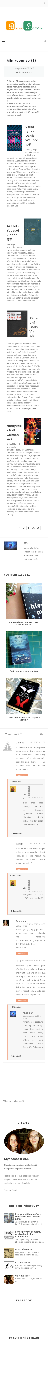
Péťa (18, 961)
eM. (25, 794)
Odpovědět (22, 775)
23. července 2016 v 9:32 (32, 1017)
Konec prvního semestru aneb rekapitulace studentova (28, 1234)
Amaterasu (21, 921)
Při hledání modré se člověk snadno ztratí (24, 623)
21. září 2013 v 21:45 (36, 843)
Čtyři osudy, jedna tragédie (24, 671)
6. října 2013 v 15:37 (36, 924)
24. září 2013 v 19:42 (33, 797)
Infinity (19, 844)
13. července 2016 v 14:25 (33, 960)
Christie (20, 743)
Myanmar (28, 1013)
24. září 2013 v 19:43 (33, 891)
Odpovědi (16, 782)
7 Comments (25, 72)
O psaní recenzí (23, 1249)
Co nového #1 (22, 1262)
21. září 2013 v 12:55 (36, 742)
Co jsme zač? (22, 1275)
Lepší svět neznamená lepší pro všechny (24, 719)
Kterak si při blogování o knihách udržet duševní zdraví (28, 1216)
